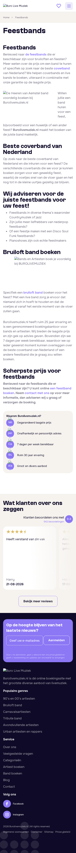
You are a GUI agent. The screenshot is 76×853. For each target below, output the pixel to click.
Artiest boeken (13, 767)
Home (6, 17)
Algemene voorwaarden (16, 831)
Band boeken (12, 773)
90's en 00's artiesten (19, 699)
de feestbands (35, 54)
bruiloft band (33, 292)
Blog (6, 780)
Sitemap (48, 831)
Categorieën (12, 760)
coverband (62, 68)
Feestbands (21, 17)
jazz (39, 217)
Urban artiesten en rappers (22, 731)
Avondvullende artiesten (21, 725)
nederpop (61, 222)
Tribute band (12, 718)
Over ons (9, 747)
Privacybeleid (62, 831)
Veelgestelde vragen (18, 754)
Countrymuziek (20, 217)
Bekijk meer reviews (38, 601)
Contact (9, 787)
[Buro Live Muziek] (22, 6)
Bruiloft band (12, 705)
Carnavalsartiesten (16, 712)
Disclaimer (36, 831)
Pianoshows (18, 241)
